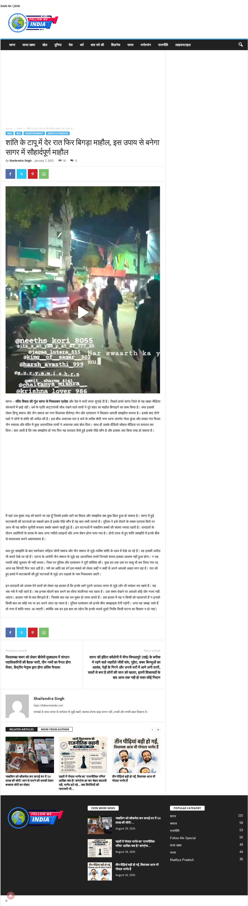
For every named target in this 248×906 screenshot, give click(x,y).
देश (71, 44)
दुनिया (58, 44)
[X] (21, 174)
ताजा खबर (29, 44)
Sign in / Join (10, 6)
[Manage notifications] (11, 895)
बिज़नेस (115, 44)
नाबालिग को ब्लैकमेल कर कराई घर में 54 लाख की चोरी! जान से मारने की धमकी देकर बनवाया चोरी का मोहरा (30, 780)
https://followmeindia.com (48, 705)
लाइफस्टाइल (183, 44)
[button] (240, 44)
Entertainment (34, 133)
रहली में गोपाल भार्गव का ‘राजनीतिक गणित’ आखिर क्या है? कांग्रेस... (135, 843)
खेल (44, 44)
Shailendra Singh (20, 160)
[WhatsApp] (44, 174)
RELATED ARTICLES (21, 729)
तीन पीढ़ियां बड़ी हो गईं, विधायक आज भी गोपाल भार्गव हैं (133, 778)
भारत (130, 44)
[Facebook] (10, 174)
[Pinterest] (33, 174)
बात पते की (97, 44)
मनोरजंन (146, 44)
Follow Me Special (183, 838)
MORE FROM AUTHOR (55, 729)
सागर (12, 44)
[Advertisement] (83, 84)
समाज (19, 128)
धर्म (82, 44)
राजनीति (163, 44)
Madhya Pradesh (58, 133)
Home (9, 128)
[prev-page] (152, 729)
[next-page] (158, 729)
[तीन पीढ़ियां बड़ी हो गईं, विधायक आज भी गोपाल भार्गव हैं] (136, 755)
